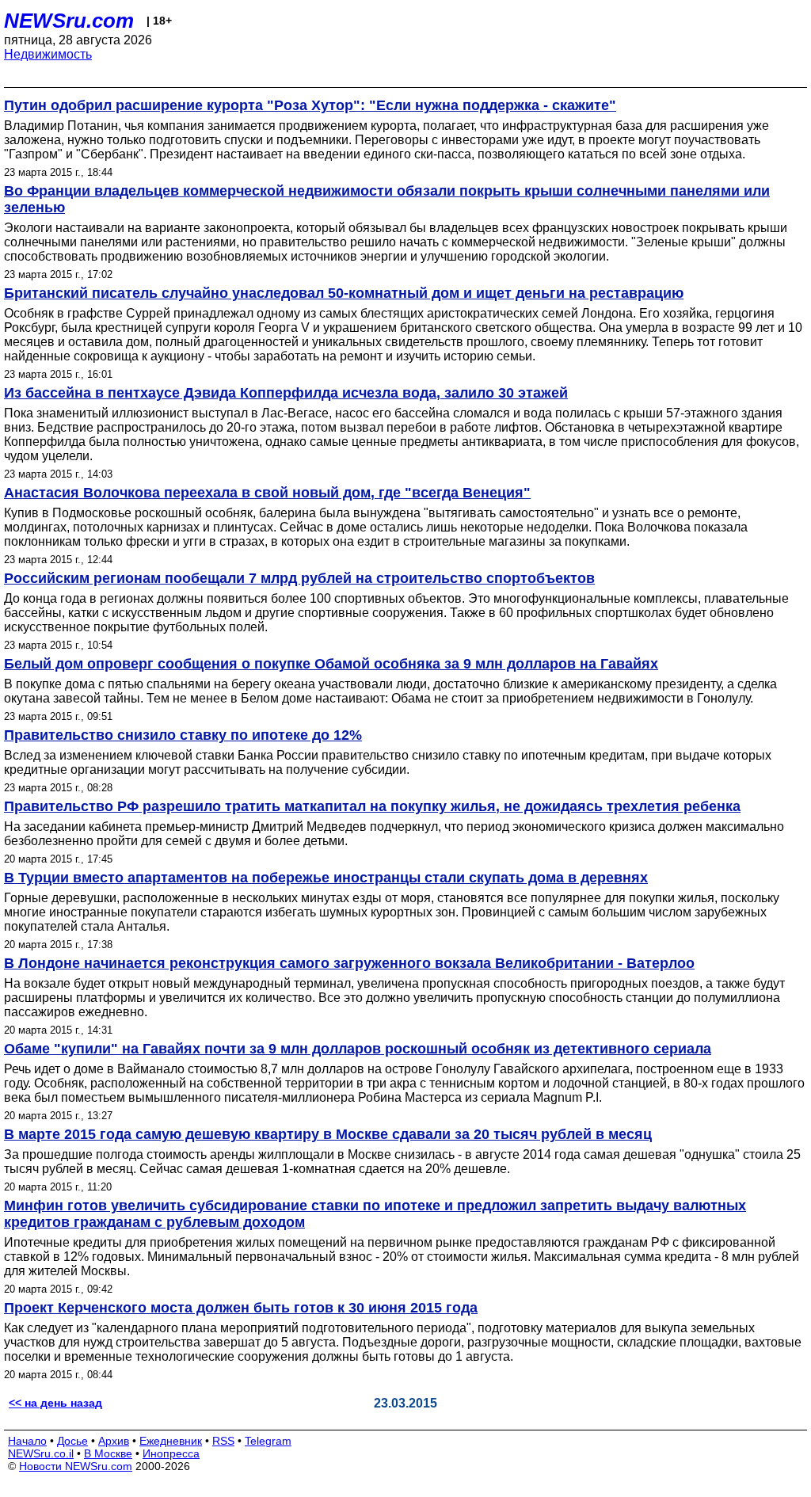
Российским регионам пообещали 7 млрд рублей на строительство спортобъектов (299, 578)
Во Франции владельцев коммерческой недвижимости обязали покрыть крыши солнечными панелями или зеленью (387, 199)
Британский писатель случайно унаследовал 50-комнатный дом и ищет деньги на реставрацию (343, 293)
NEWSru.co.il (41, 1453)
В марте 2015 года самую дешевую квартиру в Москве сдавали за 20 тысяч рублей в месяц (328, 1134)
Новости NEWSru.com (75, 1466)
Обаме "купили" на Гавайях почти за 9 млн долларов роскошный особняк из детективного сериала (357, 1049)
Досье (72, 1440)
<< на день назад (55, 1402)
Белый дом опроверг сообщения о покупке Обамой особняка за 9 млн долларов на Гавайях (331, 664)
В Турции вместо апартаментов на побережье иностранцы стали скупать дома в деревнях (326, 878)
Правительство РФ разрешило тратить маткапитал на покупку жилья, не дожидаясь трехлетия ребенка (372, 806)
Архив (113, 1440)
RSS (223, 1440)
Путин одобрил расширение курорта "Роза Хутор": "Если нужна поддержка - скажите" (310, 105)
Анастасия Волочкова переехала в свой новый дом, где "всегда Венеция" (267, 493)
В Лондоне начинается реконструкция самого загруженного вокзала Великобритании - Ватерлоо (349, 963)
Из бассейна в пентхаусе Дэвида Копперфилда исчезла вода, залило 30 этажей (286, 393)
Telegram (268, 1440)
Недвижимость (48, 54)
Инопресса (171, 1453)
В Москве (108, 1453)
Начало (27, 1440)
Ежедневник (170, 1440)
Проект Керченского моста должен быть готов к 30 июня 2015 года (241, 1308)
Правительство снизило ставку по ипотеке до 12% (183, 735)
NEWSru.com (69, 20)
